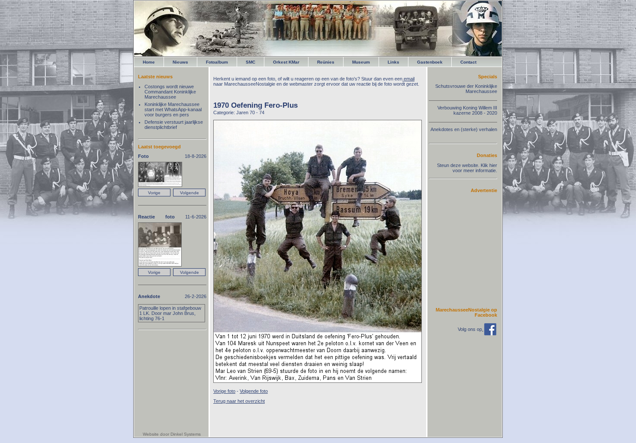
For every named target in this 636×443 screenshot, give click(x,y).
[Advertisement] (471, 250)
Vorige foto (224, 391)
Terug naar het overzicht (239, 401)
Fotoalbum (217, 62)
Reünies (325, 62)
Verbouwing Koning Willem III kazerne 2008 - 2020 (467, 110)
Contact (468, 62)
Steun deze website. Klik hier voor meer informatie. (467, 168)
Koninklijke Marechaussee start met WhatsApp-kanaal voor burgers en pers (173, 109)
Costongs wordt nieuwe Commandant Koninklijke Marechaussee (170, 92)
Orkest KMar (286, 62)
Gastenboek (430, 62)
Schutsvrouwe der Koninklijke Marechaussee (466, 88)
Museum (361, 62)
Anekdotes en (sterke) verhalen (463, 129)
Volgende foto (254, 391)
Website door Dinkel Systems (172, 434)
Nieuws (180, 62)
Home (149, 62)
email (408, 78)
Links (393, 62)
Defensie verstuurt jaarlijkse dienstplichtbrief (174, 124)
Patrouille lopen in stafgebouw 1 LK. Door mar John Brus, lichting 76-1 (170, 313)
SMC (250, 62)
